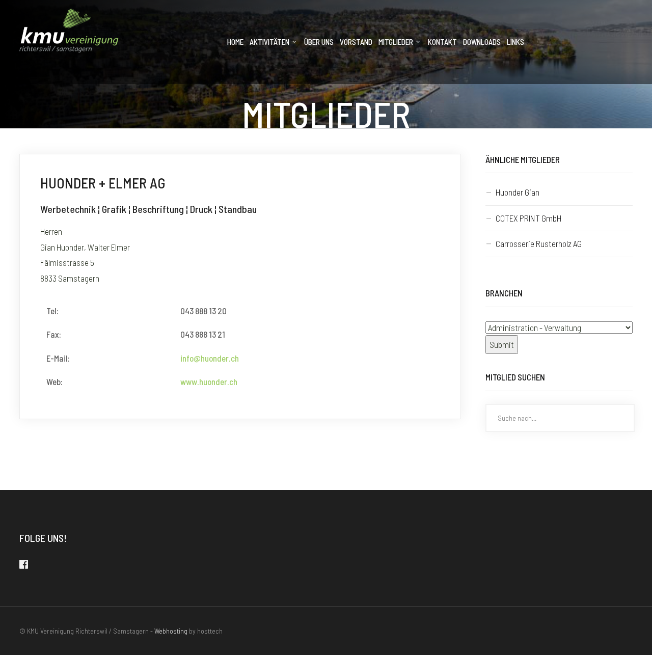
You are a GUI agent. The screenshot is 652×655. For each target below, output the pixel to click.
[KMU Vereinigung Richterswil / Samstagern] (69, 30)
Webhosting (170, 630)
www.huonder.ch (208, 381)
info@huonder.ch (209, 358)
